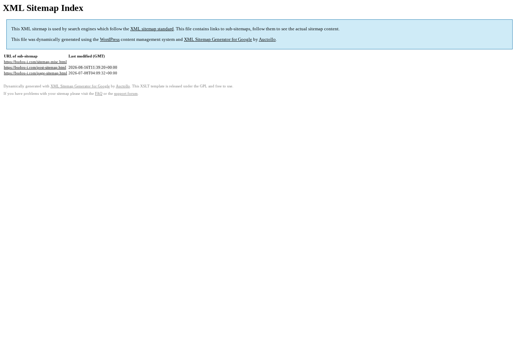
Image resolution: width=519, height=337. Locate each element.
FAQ (98, 94)
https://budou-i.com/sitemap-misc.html (35, 62)
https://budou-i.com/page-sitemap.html (35, 73)
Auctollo (267, 39)
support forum (126, 94)
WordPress (110, 39)
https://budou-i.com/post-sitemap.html (35, 67)
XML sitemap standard (152, 28)
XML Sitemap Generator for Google (218, 39)
